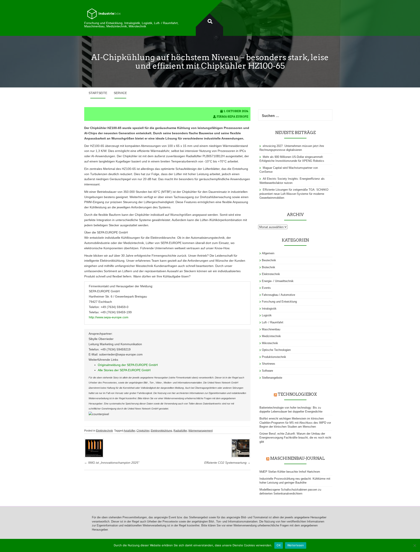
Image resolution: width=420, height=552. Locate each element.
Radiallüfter (180, 430)
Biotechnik (268, 267)
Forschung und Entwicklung (279, 301)
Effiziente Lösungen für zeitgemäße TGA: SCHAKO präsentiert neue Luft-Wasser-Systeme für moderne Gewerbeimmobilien (293, 193)
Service (120, 93)
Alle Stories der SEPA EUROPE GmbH (124, 370)
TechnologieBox (297, 394)
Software (267, 370)
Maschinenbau (271, 329)
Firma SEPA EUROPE (232, 116)
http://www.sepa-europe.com (108, 317)
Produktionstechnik (274, 357)
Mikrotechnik (270, 343)
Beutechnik (269, 260)
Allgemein (268, 253)
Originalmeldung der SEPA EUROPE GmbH (128, 365)
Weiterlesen (295, 545)
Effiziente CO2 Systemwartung (227, 462)
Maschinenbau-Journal (297, 458)
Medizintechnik (271, 336)
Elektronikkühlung (161, 430)
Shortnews (268, 363)
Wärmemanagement (200, 430)
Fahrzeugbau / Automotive (278, 294)
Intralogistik (269, 308)
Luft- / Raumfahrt (272, 322)
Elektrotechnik (104, 430)
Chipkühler (142, 430)
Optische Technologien (276, 350)
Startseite (98, 93)
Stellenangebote (272, 377)
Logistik (267, 315)
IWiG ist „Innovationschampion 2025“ (111, 462)
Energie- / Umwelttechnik (278, 281)
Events (266, 287)
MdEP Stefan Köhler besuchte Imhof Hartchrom (289, 471)
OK (278, 545)
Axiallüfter (129, 430)
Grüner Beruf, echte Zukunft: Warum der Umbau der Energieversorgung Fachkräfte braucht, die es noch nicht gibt (295, 437)
